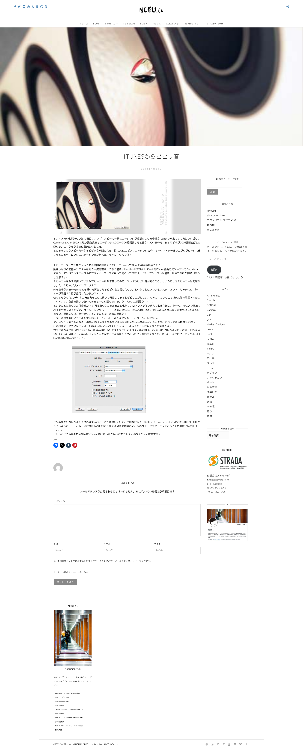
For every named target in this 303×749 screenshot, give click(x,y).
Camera (211, 310)
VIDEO (210, 348)
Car (209, 315)
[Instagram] (41, 6)
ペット (210, 382)
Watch (210, 353)
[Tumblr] (33, 6)
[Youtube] (28, 6)
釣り (209, 411)
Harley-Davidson (216, 324)
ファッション (214, 377)
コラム (210, 368)
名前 (56, 543)
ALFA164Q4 (173, 24)
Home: (84, 24)
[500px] (46, 6)
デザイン (212, 372)
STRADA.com (215, 24)
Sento (210, 339)
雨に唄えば (213, 230)
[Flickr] (24, 6)
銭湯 (209, 416)
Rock (209, 334)
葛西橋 (210, 225)
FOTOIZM (129, 24)
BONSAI (211, 305)
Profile (110, 24)
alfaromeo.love (216, 215)
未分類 (210, 406)
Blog (96, 24)
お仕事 (210, 358)
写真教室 (212, 387)
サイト (157, 543)
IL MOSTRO (192, 24)
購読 (214, 269)
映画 (209, 401)
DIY (209, 319)
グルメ (210, 363)
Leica (143, 24)
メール (107, 543)
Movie (157, 24)
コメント (59, 501)
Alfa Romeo (213, 295)
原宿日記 (212, 392)
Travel (210, 344)
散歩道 (210, 397)
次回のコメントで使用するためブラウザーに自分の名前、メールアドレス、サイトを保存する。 (104, 560)
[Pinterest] (37, 6)
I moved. (212, 210)
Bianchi (211, 300)
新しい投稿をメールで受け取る (72, 572)
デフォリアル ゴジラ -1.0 (221, 220)
